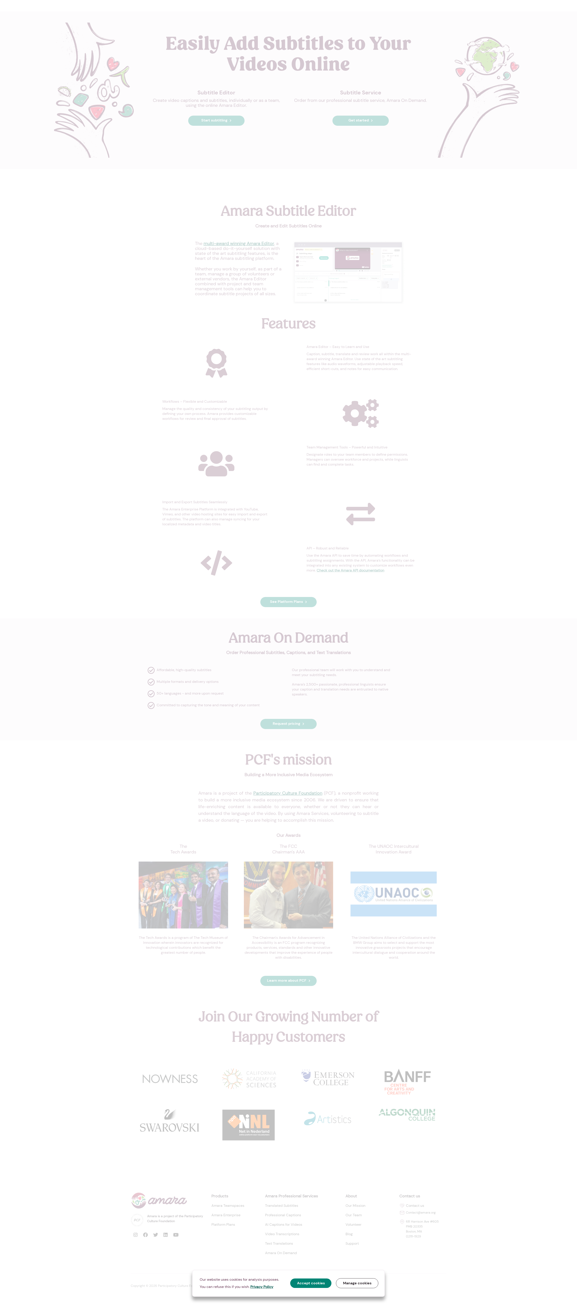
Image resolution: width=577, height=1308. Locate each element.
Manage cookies (357, 1283)
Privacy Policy (261, 1286)
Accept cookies (311, 1283)
